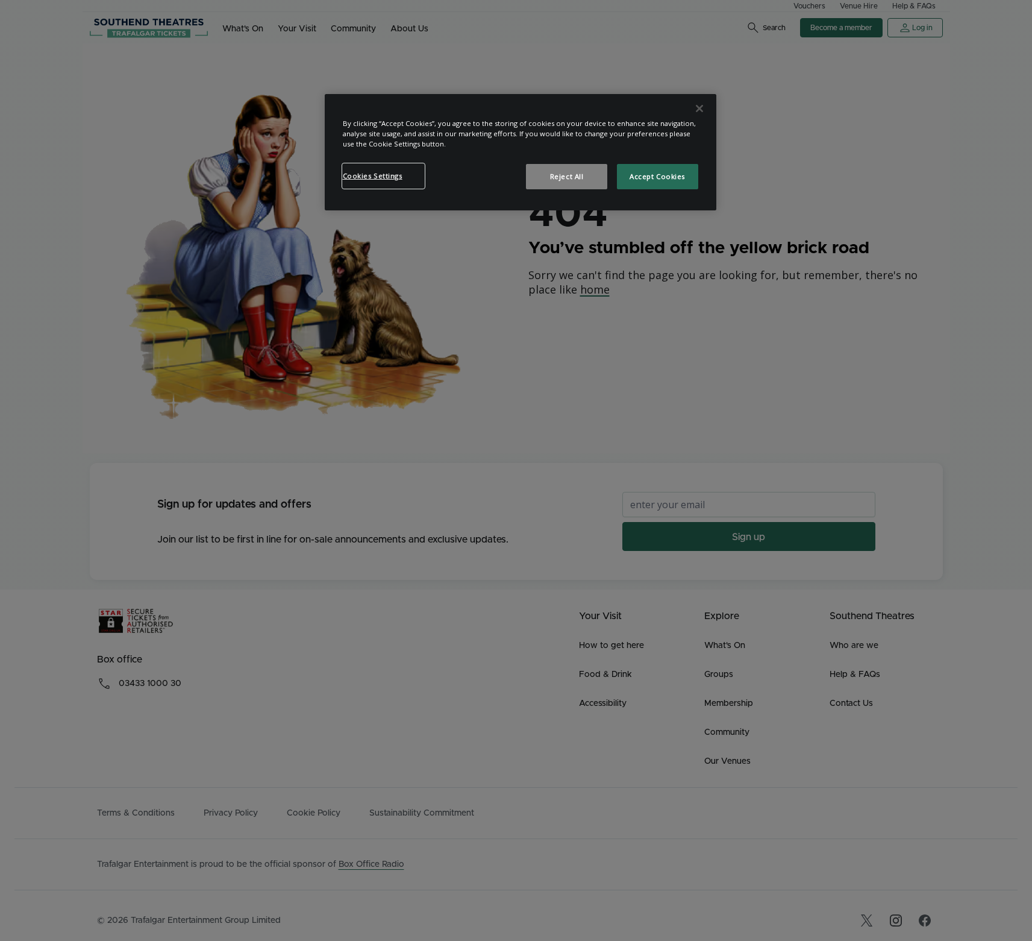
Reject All (567, 176)
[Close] (699, 108)
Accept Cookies (657, 176)
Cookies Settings (372, 175)
